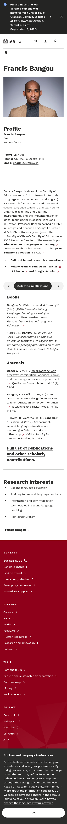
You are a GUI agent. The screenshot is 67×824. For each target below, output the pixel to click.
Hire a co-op (16, 579)
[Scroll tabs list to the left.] (8, 286)
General (13, 566)
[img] (13, 41)
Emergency (17, 585)
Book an (12, 694)
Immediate (15, 591)
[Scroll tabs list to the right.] (58, 286)
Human (15, 636)
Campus (12, 669)
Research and (19, 643)
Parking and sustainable (28, 676)
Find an (12, 573)
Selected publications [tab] (32, 286)
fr (35, 41)
